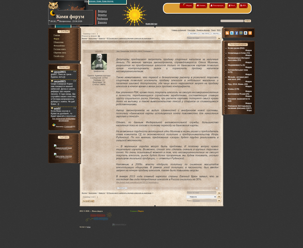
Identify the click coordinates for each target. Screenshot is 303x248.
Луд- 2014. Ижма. (236, 84)
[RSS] (227, 33)
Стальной (68, 126)
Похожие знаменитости (239, 99)
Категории (93, 38)
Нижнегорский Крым (64, 148)
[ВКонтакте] (245, 33)
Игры (249, 110)
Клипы (231, 89)
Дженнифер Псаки (236, 94)
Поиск (213, 30)
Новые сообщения (179, 30)
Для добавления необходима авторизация (63, 119)
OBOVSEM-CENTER (63, 156)
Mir (99, 36)
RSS (218, 30)
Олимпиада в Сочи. (237, 53)
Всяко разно (233, 48)
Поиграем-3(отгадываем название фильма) (239, 107)
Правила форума (203, 30)
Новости (102, 38)
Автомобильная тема (238, 70)
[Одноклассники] (250, 33)
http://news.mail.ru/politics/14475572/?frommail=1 (137, 182)
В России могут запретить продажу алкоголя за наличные (129, 38)
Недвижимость (235, 65)
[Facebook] (236, 33)
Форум (84, 38)
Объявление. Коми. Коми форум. (99, 1)
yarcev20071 (99, 51)
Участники (191, 30)
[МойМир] (241, 33)
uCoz (88, 227)
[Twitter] (232, 33)
